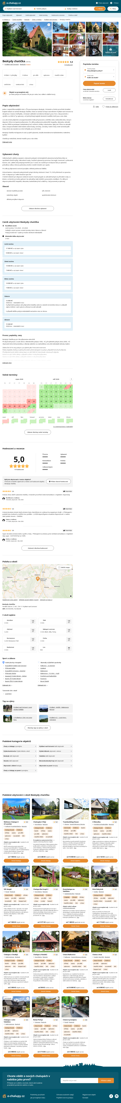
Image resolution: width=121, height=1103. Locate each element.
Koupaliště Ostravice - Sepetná (15, 671)
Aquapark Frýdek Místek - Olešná (15, 676)
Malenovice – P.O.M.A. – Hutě (49, 673)
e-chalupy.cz (6, 19)
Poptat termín (99, 83)
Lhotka (96, 892)
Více (22, 853)
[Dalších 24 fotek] (45, 941)
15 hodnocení (68, 65)
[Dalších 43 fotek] (16, 941)
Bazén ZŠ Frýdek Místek (13, 679)
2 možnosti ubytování (69, 908)
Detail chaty (16, 926)
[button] (37, 579)
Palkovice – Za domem (47, 666)
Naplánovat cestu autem (10, 600)
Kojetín (96, 957)
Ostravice (37, 1022)
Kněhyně (7, 826)
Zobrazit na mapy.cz (46, 600)
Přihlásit (116, 3)
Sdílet (97, 107)
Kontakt (85, 1098)
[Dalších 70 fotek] (105, 941)
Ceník (109, 90)
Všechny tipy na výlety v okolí (38, 728)
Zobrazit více (7, 142)
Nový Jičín (101, 957)
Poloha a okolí (72, 15)
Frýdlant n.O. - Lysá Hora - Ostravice (58, 719)
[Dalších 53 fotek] (105, 809)
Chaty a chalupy (37, 19)
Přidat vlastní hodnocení (59, 481)
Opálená (43, 668)
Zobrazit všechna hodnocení (37, 548)
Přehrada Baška (10, 668)
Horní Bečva (38, 824)
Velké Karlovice (9, 957)
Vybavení (19, 15)
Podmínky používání (37, 1095)
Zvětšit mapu (65, 567)
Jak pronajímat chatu (37, 1098)
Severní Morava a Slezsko (77, 824)
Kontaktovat (109, 99)
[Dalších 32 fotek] (45, 876)
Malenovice (44, 671)
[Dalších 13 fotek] (105, 876)
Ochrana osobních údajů (65, 1095)
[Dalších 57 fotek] (45, 1007)
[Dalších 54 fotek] (75, 809)
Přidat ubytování (103, 3)
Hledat (100, 9)
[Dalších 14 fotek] (75, 941)
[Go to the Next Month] (71, 379)
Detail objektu (75, 861)
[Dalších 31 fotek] (16, 876)
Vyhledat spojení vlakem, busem (29, 600)
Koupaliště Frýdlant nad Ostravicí (15, 666)
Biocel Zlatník (44, 681)
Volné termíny (43, 15)
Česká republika (17, 19)
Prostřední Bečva (16, 826)
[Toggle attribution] (71, 596)
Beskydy (26, 19)
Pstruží (7, 892)
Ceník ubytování (30, 15)
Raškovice (67, 957)
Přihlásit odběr (106, 1080)
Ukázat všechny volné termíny (37, 432)
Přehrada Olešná (10, 673)
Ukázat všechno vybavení (37, 208)
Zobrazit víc (6, 685)
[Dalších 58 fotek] (75, 876)
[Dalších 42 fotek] (16, 809)
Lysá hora (8, 694)
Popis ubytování (7, 15)
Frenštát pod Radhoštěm (48, 676)
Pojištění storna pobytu (64, 1098)
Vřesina (66, 824)
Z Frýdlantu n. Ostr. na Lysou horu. (23, 719)
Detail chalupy (16, 861)
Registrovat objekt (89, 1095)
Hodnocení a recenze (58, 15)
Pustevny (43, 679)
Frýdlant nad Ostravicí (50, 19)
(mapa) (28, 64)
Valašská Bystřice (69, 894)
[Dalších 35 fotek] (16, 1007)
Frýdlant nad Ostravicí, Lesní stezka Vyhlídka (23, 708)
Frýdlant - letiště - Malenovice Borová (59, 708)
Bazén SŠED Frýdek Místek (13, 681)
